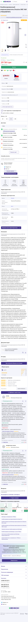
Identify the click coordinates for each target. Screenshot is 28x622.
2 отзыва (26, 15)
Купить (14, 67)
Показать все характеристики (10, 227)
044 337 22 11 (5, 584)
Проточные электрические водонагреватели (14, 185)
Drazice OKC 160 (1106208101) (4, 507)
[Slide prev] (3, 35)
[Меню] (1, 1)
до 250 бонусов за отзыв (14, 17)
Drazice (6, 78)
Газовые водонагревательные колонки (23, 185)
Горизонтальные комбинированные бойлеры (12, 529)
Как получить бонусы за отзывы (14, 363)
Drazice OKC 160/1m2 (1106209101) (16, 507)
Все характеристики (8, 106)
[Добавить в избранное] (24, 62)
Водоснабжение (16, 4)
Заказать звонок (10, 171)
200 (15, 119)
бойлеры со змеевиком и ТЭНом (9, 516)
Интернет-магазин (3, 4)
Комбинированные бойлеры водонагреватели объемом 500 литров (14, 526)
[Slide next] (25, 35)
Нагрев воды (23, 4)
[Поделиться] (23, 401)
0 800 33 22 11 (5, 580)
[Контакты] (27, 1)
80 (2, 119)
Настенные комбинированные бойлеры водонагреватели (10, 535)
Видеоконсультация (11, 173)
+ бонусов (4, 64)
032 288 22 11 (5, 586)
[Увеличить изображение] (26, 45)
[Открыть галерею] (26, 47)
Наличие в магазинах (10, 131)
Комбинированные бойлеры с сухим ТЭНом (11, 531)
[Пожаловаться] (25, 401)
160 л (12, 206)
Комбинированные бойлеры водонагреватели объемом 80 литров (14, 522)
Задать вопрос (15, 498)
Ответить (5, 442)
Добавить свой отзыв (15, 392)
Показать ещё (13, 152)
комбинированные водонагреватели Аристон (12, 519)
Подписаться (14, 560)
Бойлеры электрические (5, 185)
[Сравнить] (26, 62)
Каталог (10, 4)
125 (6, 119)
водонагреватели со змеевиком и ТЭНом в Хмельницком (11, 538)
